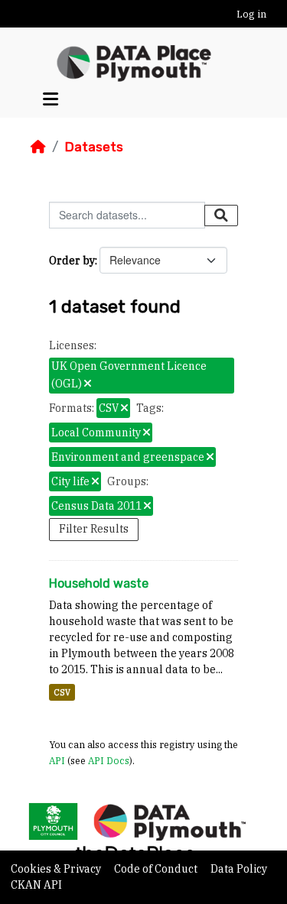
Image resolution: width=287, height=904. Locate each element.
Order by (72, 260)
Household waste (98, 583)
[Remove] (87, 384)
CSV (62, 692)
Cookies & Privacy (57, 869)
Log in (251, 14)
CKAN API (36, 885)
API (57, 760)
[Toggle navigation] (50, 99)
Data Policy (238, 869)
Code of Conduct (157, 869)
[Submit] (221, 215)
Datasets (93, 146)
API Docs (108, 760)
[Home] (38, 146)
